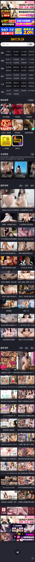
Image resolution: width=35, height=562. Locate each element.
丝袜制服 (16, 63)
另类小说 (16, 86)
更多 (32, 186)
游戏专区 (31, 51)
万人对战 (23, 51)
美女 (21, 186)
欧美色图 (23, 75)
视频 (2, 61)
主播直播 (23, 63)
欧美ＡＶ (23, 59)
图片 (2, 76)
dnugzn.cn (17, 39)
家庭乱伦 (16, 83)
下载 (32, 154)
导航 (2, 92)
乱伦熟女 (23, 70)
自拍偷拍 (16, 59)
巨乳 (26, 186)
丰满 (21, 348)
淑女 (26, 348)
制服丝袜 (8, 70)
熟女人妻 (8, 63)
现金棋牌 (23, 55)
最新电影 (4, 348)
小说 (2, 84)
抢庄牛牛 (31, 55)
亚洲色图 (16, 75)
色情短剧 (16, 94)
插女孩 (9, 91)
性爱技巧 (31, 86)
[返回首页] (33, 558)
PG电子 (8, 51)
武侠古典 (31, 83)
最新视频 (4, 185)
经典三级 (16, 70)
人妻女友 (23, 83)
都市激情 (8, 83)
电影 (2, 68)
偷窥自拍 (8, 75)
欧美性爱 (31, 67)
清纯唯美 (16, 78)
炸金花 (16, 55)
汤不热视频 (31, 91)
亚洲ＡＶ (8, 59)
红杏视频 (8, 94)
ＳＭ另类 (31, 63)
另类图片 (31, 78)
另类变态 (31, 70)
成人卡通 (23, 67)
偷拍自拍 (16, 67)
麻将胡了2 (9, 55)
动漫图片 (31, 75)
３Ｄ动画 (31, 59)
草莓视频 (23, 91)
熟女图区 (23, 78)
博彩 (2, 53)
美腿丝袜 (8, 78)
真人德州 (16, 51)
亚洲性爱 (8, 67)
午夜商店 (16, 91)
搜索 (30, 44)
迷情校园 (8, 86)
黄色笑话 (23, 86)
